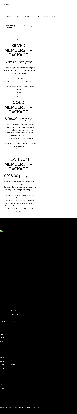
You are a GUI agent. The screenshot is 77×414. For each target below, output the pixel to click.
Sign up (18, 92)
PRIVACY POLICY (36, 408)
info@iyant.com (12, 314)
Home (20, 26)
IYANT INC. (8, 408)
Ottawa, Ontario (12, 321)
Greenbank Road (12, 318)
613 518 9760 (11, 310)
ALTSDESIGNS (26, 408)
